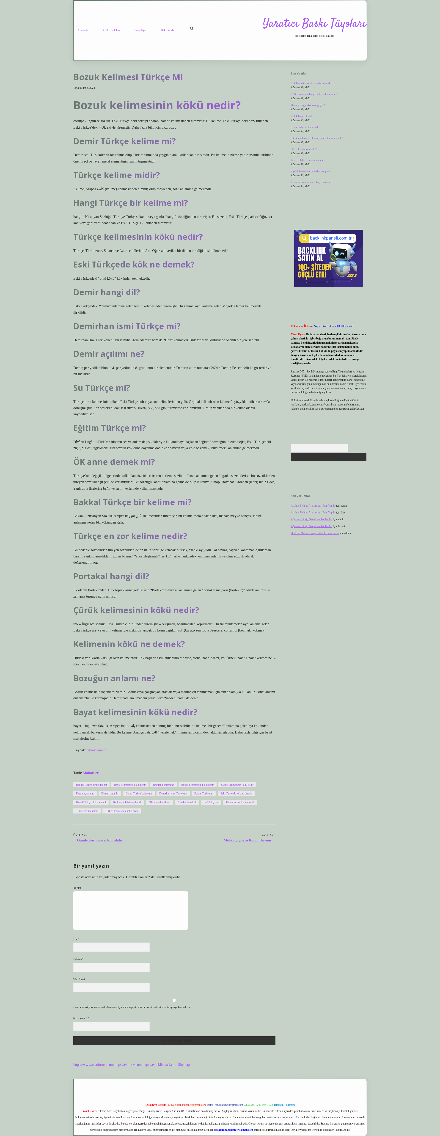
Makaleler (91, 773)
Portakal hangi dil (186, 802)
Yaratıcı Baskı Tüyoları (314, 24)
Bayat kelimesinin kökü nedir (130, 784)
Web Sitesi (79, 979)
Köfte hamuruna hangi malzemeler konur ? (314, 94)
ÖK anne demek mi (159, 802)
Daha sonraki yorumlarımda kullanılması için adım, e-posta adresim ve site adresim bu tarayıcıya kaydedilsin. (132, 1007)
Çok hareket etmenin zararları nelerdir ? (312, 83)
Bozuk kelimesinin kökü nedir (197, 784)
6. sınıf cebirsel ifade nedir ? (306, 127)
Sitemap (184, 1065)
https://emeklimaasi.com (160, 1065)
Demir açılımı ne (85, 793)
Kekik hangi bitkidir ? (302, 116)
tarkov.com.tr (96, 750)
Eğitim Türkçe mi (203, 793)
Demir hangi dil (109, 793)
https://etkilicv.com (128, 1065)
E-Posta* (78, 959)
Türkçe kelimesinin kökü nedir (121, 811)
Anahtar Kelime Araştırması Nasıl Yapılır (313, 505)
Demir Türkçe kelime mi (139, 793)
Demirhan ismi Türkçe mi (173, 793)
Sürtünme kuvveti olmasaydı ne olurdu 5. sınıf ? (317, 138)
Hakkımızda (167, 30)
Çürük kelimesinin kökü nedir (237, 784)
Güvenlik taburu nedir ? (303, 149)
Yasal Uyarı (140, 30)
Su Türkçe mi (211, 802)
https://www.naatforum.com (93, 1065)
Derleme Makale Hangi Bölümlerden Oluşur (315, 533)
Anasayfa (83, 30)
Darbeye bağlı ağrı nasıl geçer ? (308, 105)
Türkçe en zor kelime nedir (240, 802)
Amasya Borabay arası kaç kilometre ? (311, 182)
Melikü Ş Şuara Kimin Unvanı (247, 840)
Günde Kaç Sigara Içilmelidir (99, 840)
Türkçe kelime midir (87, 811)
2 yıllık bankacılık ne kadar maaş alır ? (311, 171)
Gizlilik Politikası (111, 30)
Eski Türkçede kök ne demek (236, 793)
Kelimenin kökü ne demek (127, 802)
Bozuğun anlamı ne (163, 784)
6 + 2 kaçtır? (81, 1018)
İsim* (76, 939)
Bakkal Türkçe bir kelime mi (91, 784)
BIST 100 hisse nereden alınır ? (308, 160)
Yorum (77, 887)
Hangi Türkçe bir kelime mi (91, 802)
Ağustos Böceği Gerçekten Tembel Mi (311, 519)
